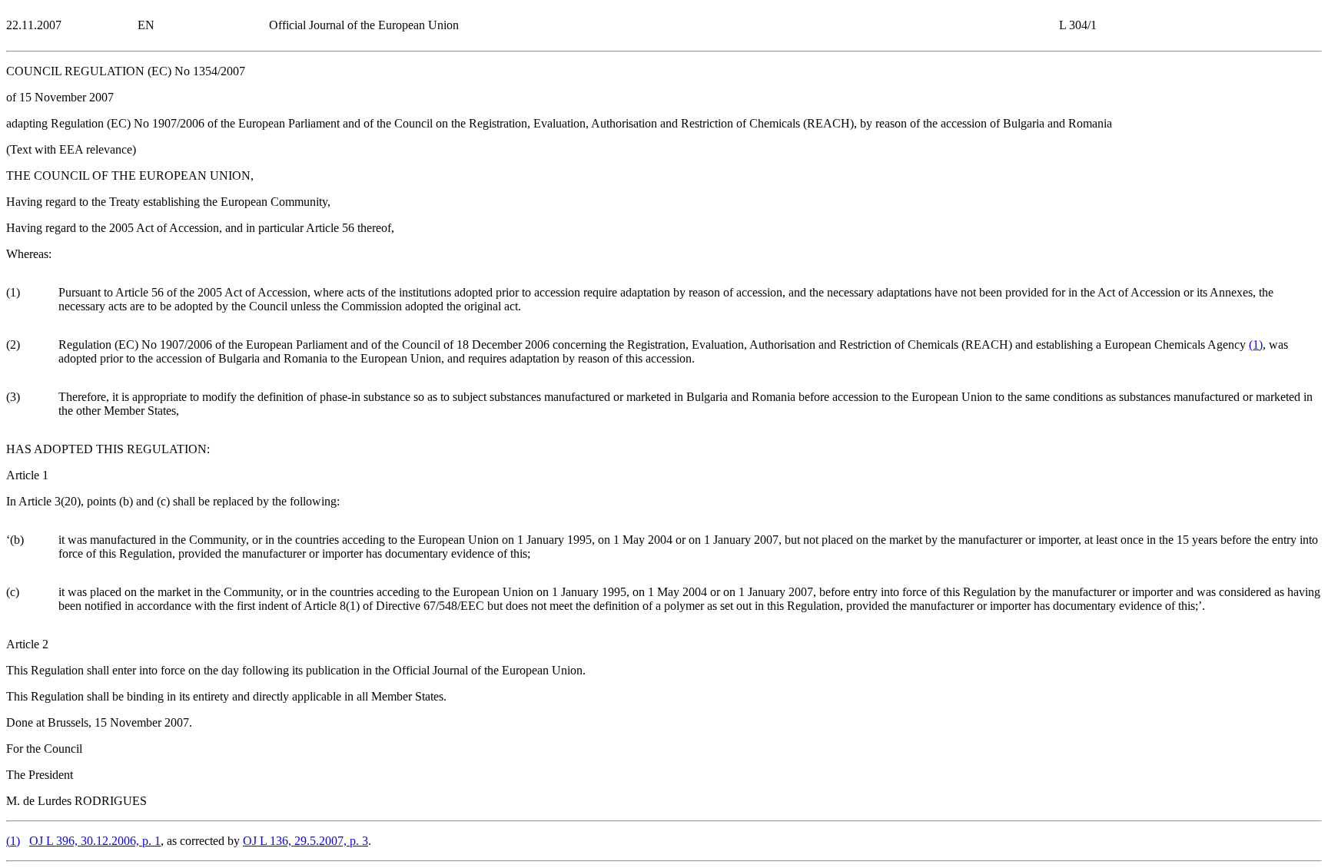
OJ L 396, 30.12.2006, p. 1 (95, 840)
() (1256, 344)
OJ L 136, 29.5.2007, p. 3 (305, 840)
